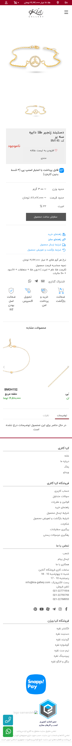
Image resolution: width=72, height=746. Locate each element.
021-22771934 (61, 591)
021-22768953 (61, 599)
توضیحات (62, 415)
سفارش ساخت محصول (46, 217)
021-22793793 (61, 595)
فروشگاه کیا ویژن (58, 621)
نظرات (46, 415)
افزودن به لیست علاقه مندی (42, 154)
